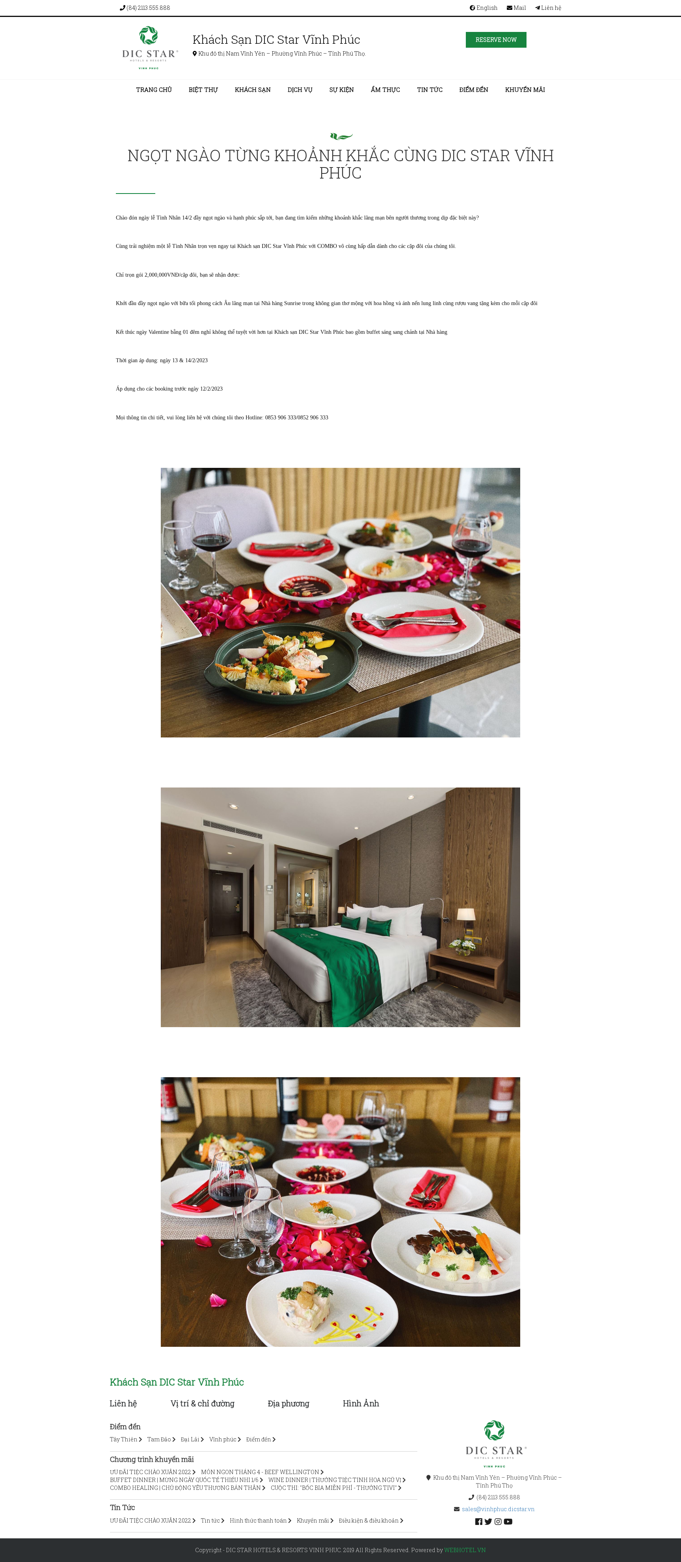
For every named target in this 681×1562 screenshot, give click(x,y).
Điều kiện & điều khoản (369, 1520)
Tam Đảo (159, 1439)
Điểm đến (474, 89)
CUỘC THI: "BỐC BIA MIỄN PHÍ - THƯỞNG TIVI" (334, 1487)
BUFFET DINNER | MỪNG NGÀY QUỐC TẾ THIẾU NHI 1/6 (184, 1480)
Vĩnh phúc (222, 1439)
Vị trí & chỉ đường (202, 1403)
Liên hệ (550, 7)
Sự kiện (341, 89)
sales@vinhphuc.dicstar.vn (498, 1509)
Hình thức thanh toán (258, 1520)
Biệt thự (203, 89)
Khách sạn (253, 89)
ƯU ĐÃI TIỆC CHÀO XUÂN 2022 (150, 1472)
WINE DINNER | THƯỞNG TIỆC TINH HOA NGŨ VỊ (334, 1480)
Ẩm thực (385, 89)
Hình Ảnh (361, 1403)
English (486, 7)
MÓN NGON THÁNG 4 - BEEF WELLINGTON (260, 1472)
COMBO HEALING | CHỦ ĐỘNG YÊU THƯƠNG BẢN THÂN (185, 1487)
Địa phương (288, 1403)
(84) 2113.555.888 (147, 7)
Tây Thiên (124, 1439)
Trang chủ (154, 89)
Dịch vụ (300, 89)
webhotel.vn (465, 1550)
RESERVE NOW (496, 39)
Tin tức (430, 89)
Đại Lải (190, 1439)
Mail (519, 7)
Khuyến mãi (525, 89)
